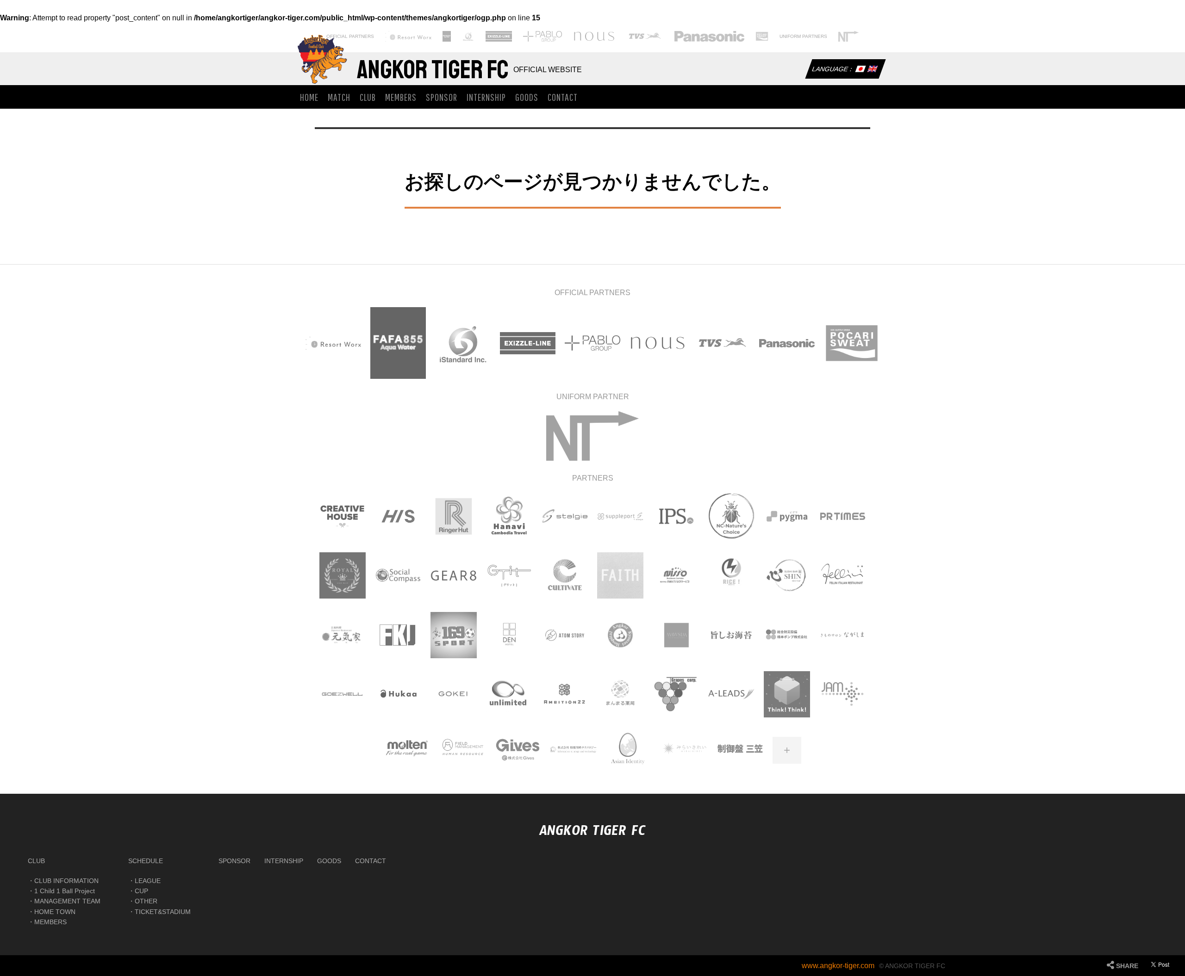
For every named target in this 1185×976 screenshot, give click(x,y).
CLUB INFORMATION (66, 880)
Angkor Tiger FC (433, 70)
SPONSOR (441, 97)
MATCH (339, 97)
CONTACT (563, 97)
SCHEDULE (145, 861)
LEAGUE (148, 880)
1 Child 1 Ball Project (64, 891)
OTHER (146, 901)
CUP (141, 891)
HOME (309, 97)
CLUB (368, 97)
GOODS (526, 97)
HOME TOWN (54, 911)
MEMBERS (401, 97)
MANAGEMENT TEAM (67, 901)
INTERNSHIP (486, 97)
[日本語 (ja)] (860, 70)
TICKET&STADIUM (163, 911)
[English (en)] (872, 70)
